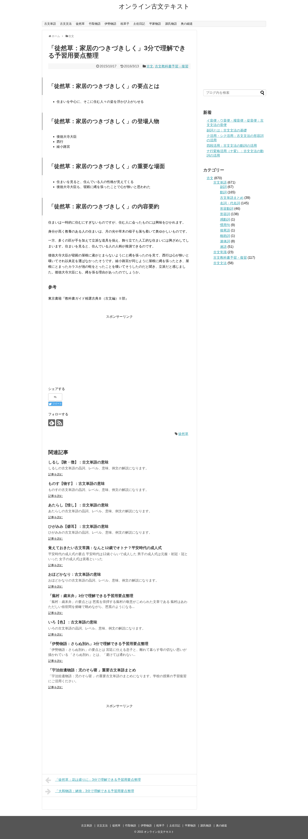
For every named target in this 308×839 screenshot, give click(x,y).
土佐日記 (139, 23)
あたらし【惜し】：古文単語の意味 (78, 505)
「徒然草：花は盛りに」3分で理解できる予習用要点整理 (98, 779)
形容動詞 (226, 208)
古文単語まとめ (231, 197)
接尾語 (225, 230)
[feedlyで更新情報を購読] (51, 422)
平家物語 (155, 23)
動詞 (223, 192)
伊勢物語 (110, 23)
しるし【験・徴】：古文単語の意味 (78, 462)
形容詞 (225, 214)
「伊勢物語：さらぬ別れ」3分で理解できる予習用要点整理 (98, 644)
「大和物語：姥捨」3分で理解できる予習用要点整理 (94, 791)
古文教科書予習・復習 (171, 66)
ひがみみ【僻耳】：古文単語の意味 (78, 526)
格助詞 (225, 236)
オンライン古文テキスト (154, 6)
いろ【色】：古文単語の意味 (72, 622)
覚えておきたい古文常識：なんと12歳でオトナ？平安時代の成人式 (105, 548)
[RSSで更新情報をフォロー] (59, 422)
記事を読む (55, 474)
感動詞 (225, 219)
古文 (149, 66)
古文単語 (50, 23)
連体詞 (225, 241)
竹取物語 (95, 23)
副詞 (223, 187)
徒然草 (80, 23)
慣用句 (225, 225)
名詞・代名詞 (230, 203)
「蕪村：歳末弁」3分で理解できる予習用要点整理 (90, 596)
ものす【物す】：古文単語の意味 (76, 483)
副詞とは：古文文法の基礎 (227, 130)
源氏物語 (171, 23)
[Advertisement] (119, 348)
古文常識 (220, 252)
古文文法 (66, 23)
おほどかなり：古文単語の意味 (74, 574)
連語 (223, 246)
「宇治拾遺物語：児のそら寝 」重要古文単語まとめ (92, 670)
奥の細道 (187, 23)
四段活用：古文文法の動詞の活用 (232, 145)
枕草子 (124, 23)
